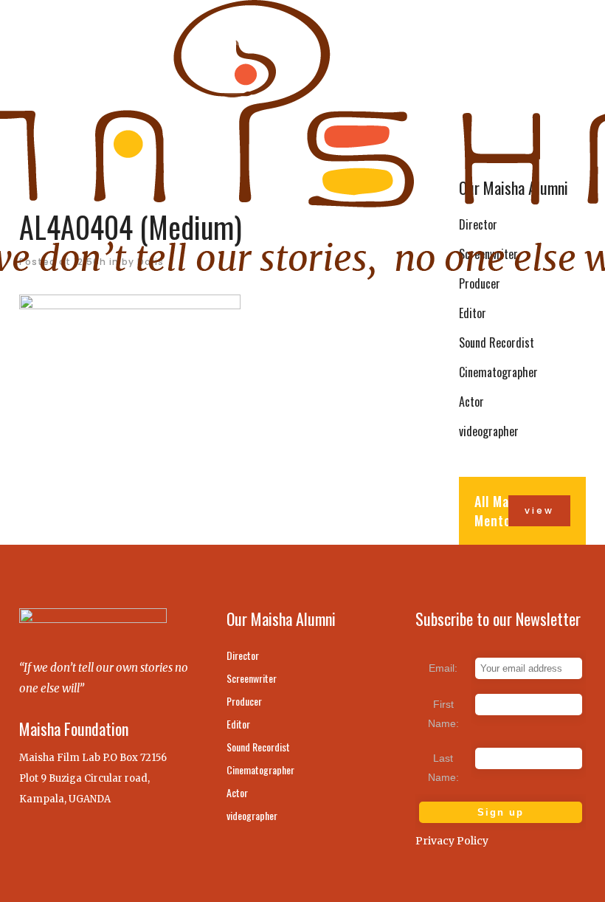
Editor (472, 313)
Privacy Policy (451, 840)
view (539, 510)
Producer (244, 701)
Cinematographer (498, 372)
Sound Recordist (496, 342)
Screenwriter (252, 678)
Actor (471, 401)
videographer (489, 431)
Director (243, 655)
